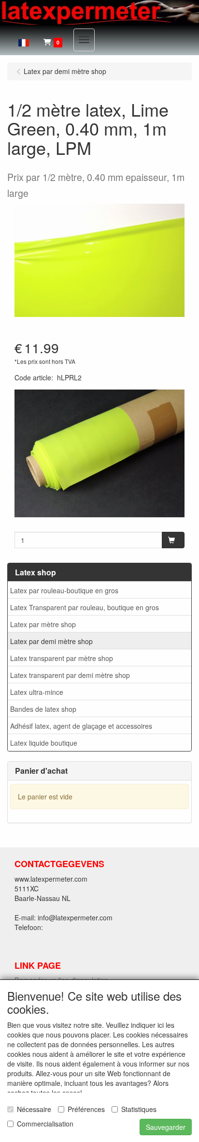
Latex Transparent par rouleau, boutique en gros (84, 607)
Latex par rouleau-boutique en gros (64, 590)
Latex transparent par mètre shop (61, 658)
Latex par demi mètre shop (51, 641)
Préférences (86, 1109)
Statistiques (138, 1109)
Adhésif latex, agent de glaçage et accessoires (81, 726)
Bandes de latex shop (43, 709)
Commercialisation (45, 1123)
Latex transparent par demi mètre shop (70, 675)
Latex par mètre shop (43, 624)
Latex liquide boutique (43, 743)
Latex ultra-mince (36, 692)
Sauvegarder (165, 1127)
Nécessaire (34, 1109)
